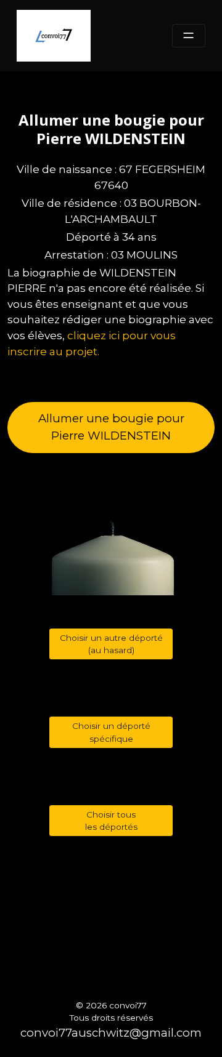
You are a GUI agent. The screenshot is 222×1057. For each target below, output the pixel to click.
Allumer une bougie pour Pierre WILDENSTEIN (111, 427)
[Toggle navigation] (188, 36)
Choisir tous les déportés (111, 821)
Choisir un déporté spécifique (111, 732)
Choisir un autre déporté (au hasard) (111, 644)
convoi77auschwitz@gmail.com (111, 1033)
